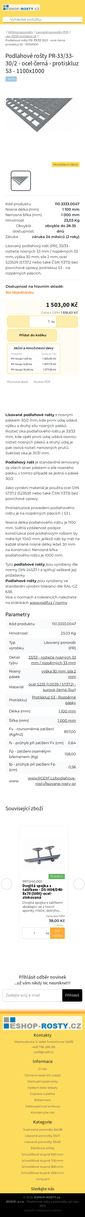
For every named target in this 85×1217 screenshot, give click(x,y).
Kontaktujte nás (42, 1112)
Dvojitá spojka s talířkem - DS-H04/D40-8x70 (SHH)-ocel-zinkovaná (42, 891)
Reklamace (42, 1100)
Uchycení (42, 1179)
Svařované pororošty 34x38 (42, 1129)
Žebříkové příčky (43, 1148)
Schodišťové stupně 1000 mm (42, 1173)
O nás (42, 1069)
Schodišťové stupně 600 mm (42, 1154)
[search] (6, 19)
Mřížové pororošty (20, 32)
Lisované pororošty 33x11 (42, 1135)
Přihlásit (72, 995)
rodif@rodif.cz (43, 1052)
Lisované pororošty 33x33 (42, 1142)
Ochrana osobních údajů (42, 1075)
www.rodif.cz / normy (48, 603)
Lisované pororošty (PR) (52, 32)
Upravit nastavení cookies (42, 1210)
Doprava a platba (42, 1093)
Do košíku (57, 933)
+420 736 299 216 (43, 1047)
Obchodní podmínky (42, 1081)
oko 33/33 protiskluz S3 (20, 36)
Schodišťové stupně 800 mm (42, 1166)
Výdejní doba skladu (43, 1087)
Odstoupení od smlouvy (42, 1106)
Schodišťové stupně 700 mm (42, 1160)
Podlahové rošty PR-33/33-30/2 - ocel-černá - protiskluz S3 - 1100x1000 (36, 42)
